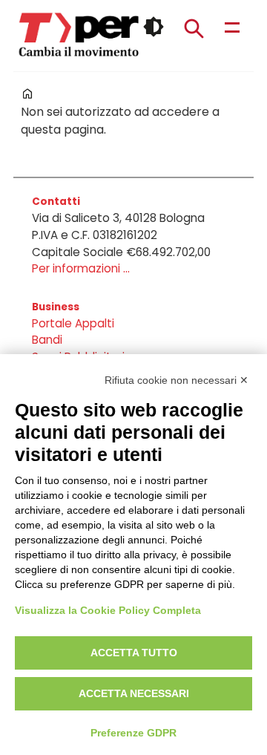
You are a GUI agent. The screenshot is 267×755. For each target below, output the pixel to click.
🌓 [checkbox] (153, 27)
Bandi (47, 339)
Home (27, 93)
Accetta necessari (134, 693)
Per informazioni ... (81, 268)
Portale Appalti (73, 323)
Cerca (193, 28)
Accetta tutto (133, 652)
